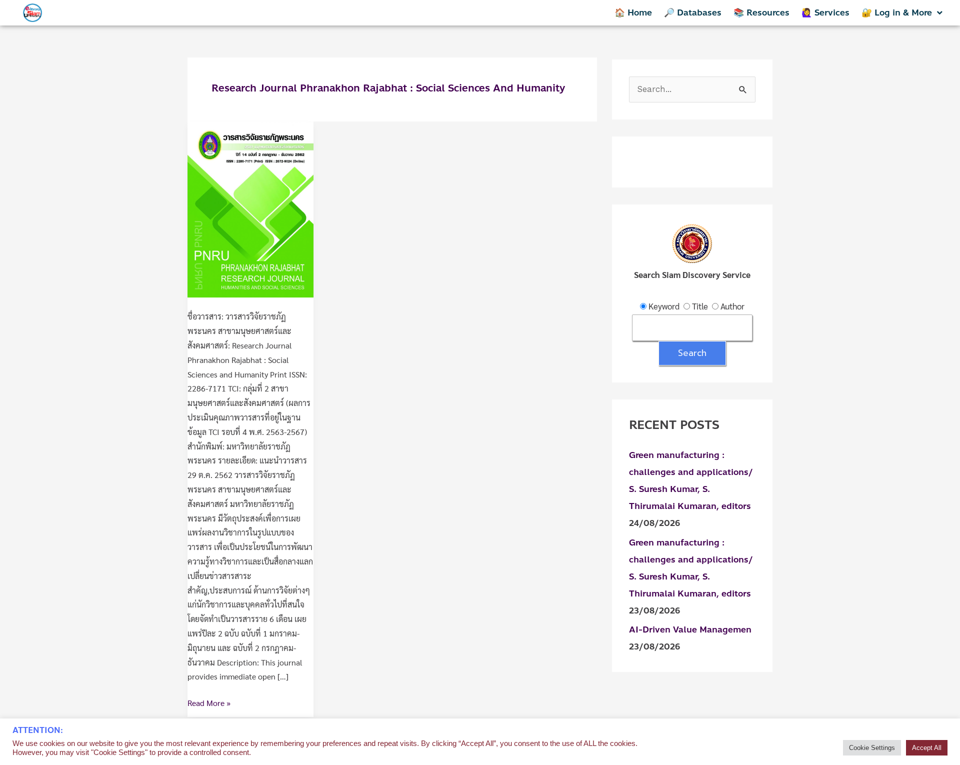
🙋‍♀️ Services (826, 12)
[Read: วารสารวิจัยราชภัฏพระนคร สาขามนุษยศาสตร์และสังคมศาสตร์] (251, 208)
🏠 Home (633, 12)
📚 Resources (762, 12)
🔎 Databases (693, 12)
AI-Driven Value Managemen (690, 629)
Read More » (209, 702)
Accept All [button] (927, 748)
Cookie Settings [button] (872, 748)
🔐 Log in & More (897, 12)
